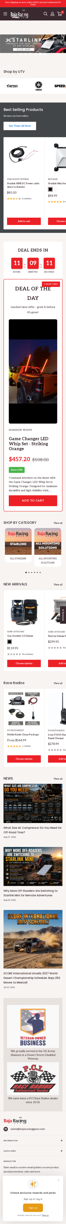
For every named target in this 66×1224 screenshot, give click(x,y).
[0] (59, 14)
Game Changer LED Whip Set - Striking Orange (28, 443)
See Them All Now (20, 125)
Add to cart (24, 221)
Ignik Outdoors (15, 632)
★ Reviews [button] (63, 615)
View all (58, 523)
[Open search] (46, 14)
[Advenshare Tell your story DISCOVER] (33, 47)
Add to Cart (33, 500)
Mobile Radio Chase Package (23, 734)
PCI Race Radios (15, 730)
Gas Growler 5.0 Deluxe (20, 636)
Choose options (24, 663)
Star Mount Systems (18, 179)
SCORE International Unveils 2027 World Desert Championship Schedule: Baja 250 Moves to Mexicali (32, 978)
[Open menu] (5, 13)
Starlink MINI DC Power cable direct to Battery (23, 185)
